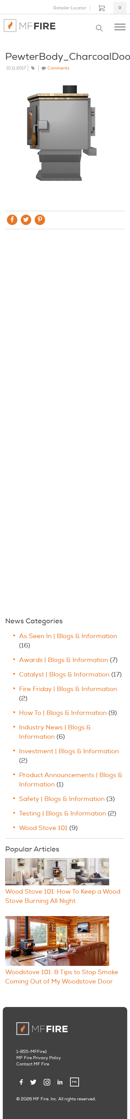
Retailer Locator (69, 8)
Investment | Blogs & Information (69, 751)
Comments (58, 68)
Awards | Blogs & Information (63, 660)
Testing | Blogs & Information (62, 814)
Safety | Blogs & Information (62, 799)
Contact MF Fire (32, 1064)
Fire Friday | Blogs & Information (68, 689)
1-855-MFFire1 (31, 1051)
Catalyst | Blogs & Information (64, 675)
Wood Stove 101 (43, 828)
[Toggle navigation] (120, 25)
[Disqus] (65, 328)
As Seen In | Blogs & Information (68, 636)
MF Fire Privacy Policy (38, 1058)
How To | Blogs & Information (63, 713)
